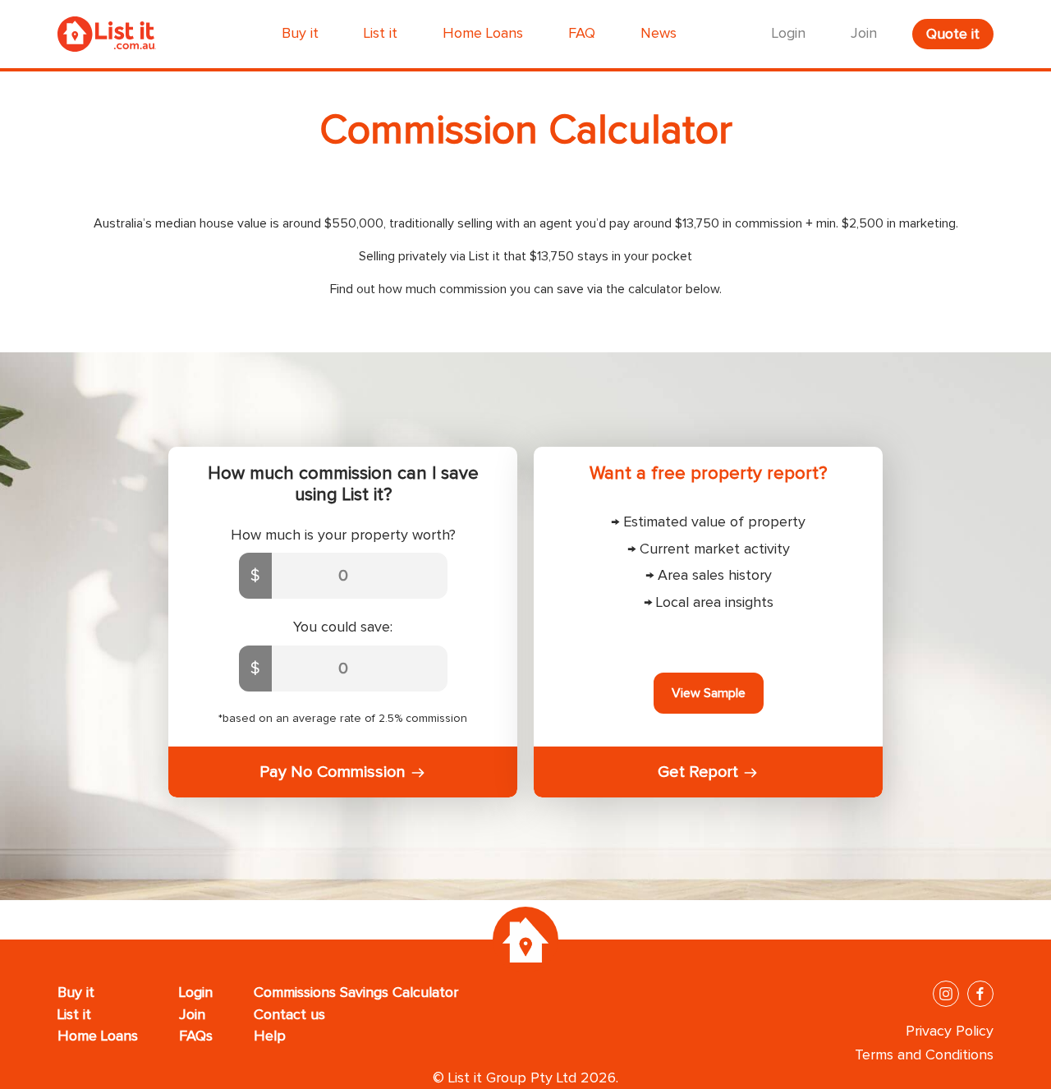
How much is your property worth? (343, 535)
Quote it (953, 34)
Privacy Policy (950, 1031)
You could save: (342, 627)
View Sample (709, 693)
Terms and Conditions (924, 1055)
